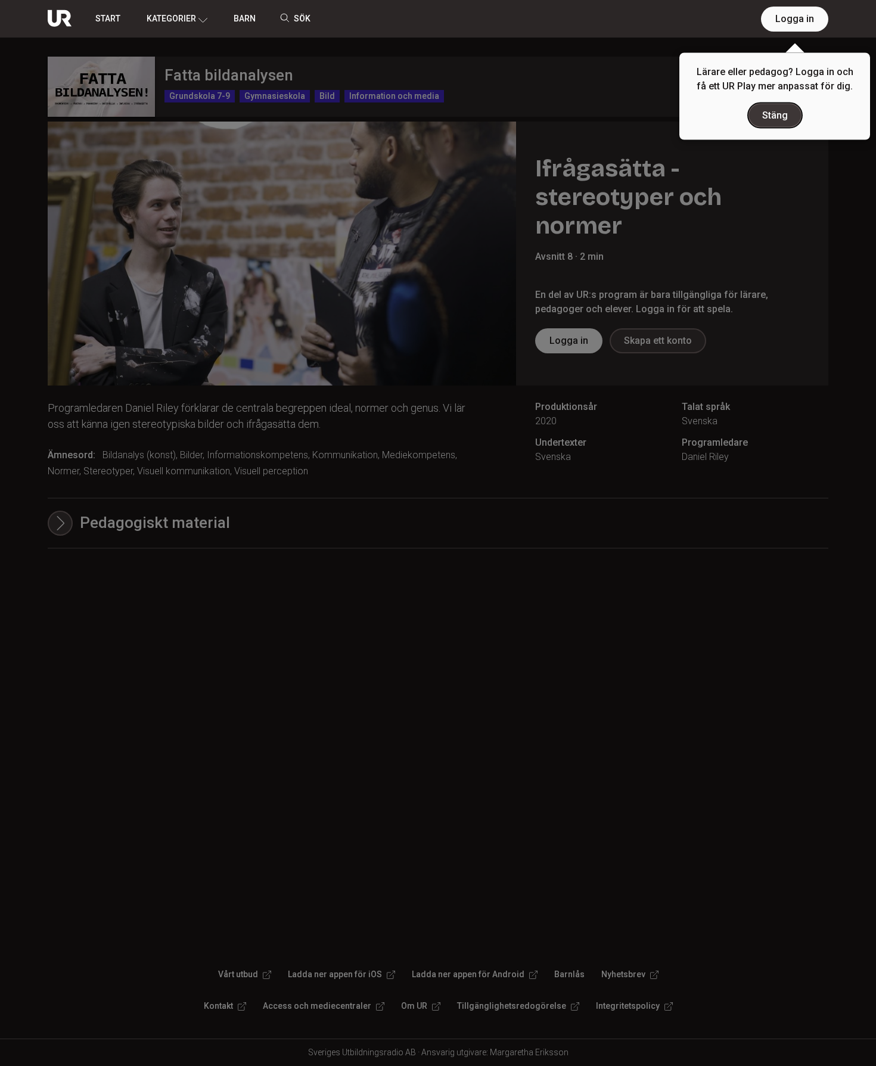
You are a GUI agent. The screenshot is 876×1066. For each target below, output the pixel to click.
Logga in (794, 18)
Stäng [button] (775, 115)
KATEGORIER (171, 18)
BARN (245, 18)
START (107, 18)
